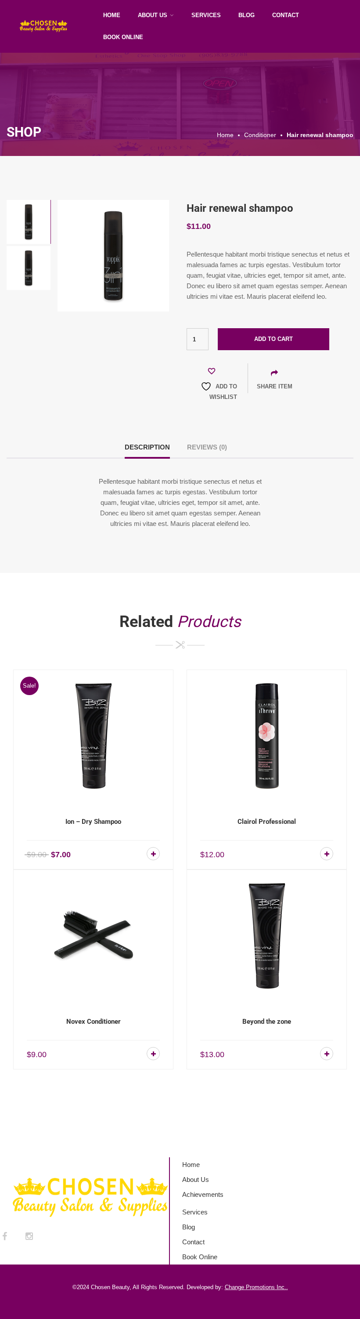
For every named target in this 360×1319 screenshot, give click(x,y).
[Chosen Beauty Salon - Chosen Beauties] (50, 26)
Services (206, 15)
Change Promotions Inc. (255, 1287)
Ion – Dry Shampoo (93, 822)
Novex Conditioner (93, 1021)
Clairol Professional (267, 822)
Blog (246, 15)
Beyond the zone (266, 1021)
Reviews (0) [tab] (207, 447)
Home (111, 15)
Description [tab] (147, 447)
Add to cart (273, 339)
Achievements (202, 1194)
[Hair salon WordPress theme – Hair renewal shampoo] (113, 255)
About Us (152, 15)
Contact (285, 15)
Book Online (123, 37)
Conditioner (260, 134)
